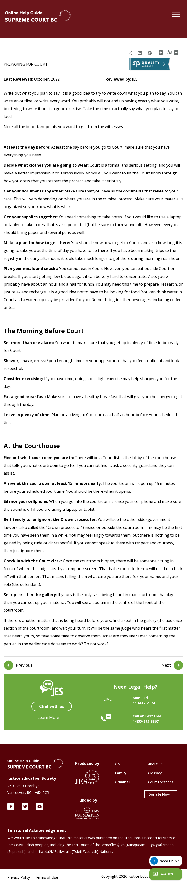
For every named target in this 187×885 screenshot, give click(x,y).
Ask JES (167, 874)
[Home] (38, 16)
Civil (118, 764)
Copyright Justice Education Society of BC (140, 876)
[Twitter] (25, 806)
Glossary (155, 773)
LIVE (107, 699)
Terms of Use (46, 877)
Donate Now (159, 794)
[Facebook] (10, 806)
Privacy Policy (18, 877)
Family (120, 773)
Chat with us (51, 706)
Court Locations (160, 782)
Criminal (122, 782)
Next (166, 665)
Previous (24, 665)
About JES (155, 764)
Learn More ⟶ (51, 717)
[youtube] (39, 806)
